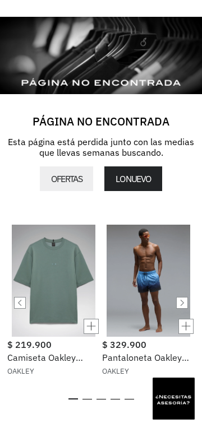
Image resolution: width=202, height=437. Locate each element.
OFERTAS (66, 178)
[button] (53, 326)
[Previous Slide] (20, 303)
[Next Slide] (182, 303)
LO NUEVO (133, 178)
